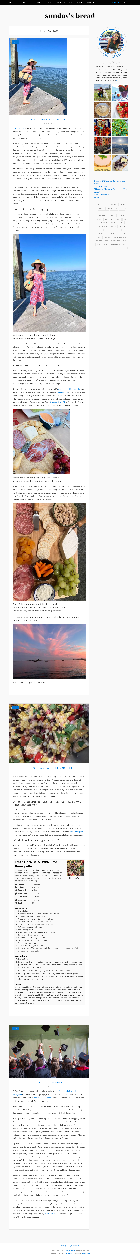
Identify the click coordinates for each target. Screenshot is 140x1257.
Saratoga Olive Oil (57, 402)
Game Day (113, 226)
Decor (61, 3)
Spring (105, 244)
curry (122, 212)
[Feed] (104, 62)
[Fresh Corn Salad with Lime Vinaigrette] (49, 733)
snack (125, 241)
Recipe (99, 237)
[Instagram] (118, 3)
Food (35, 3)
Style (124, 244)
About (24, 3)
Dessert (121, 215)
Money (90, 3)
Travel (49, 3)
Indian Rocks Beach (42, 1098)
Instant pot (108, 230)
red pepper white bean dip (69, 389)
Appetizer (114, 204)
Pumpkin (122, 233)
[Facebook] (112, 3)
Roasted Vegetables (119, 237)
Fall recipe (103, 222)
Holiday (98, 230)
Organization (111, 233)
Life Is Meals (18, 128)
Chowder (100, 208)
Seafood (99, 241)
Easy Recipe (108, 219)
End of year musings (49, 1082)
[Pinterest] (115, 3)
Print (73, 878)
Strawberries (115, 244)
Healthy (122, 226)
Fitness (121, 222)
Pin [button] (80, 878)
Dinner (99, 219)
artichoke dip (62, 392)
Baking (123, 204)
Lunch (117, 230)
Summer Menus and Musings (49, 119)
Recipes (107, 237)
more (118, 80)
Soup (98, 244)
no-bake (101, 233)
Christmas (110, 208)
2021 (99, 204)
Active (106, 204)
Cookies (113, 212)
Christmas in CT (121, 208)
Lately (96, 197)
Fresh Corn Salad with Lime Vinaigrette (49, 768)
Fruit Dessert (102, 226)
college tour (103, 212)
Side (106, 241)
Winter (124, 248)
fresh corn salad (52, 1214)
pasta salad (53, 786)
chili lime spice (76, 831)
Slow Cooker (115, 241)
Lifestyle (75, 3)
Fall (125, 219)
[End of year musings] (49, 1051)
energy (118, 219)
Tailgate (108, 248)
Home (12, 3)
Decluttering (103, 215)
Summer (99, 248)
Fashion (113, 222)
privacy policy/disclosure (70, 1246)
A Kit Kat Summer (101, 195)
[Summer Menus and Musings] (38, 76)
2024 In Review (100, 186)
